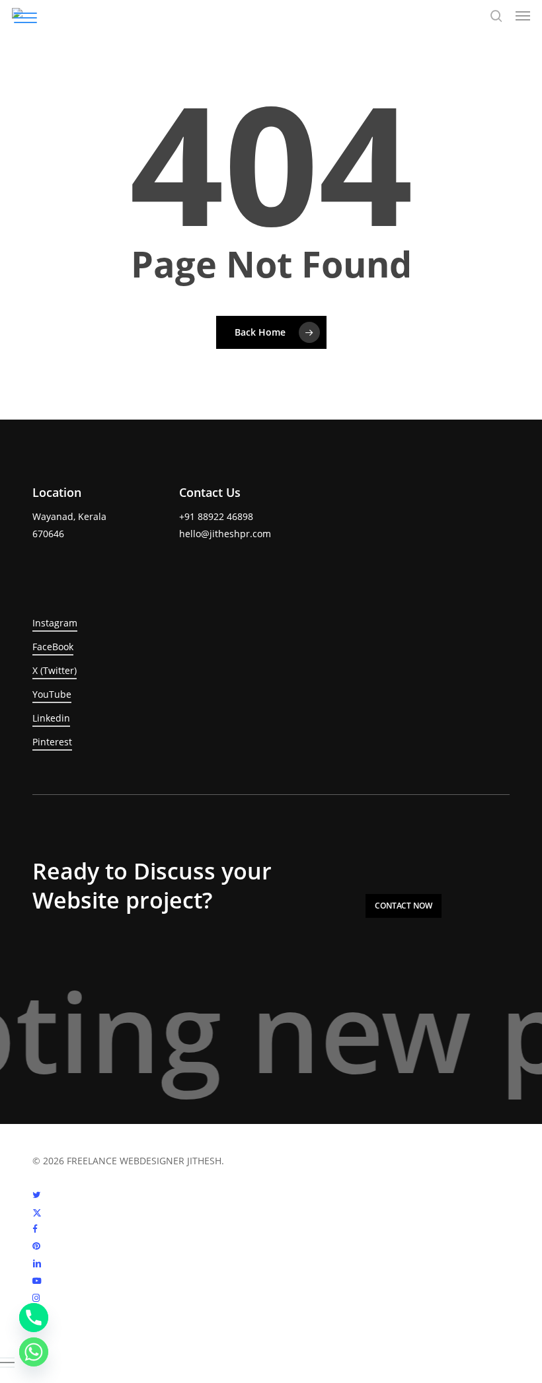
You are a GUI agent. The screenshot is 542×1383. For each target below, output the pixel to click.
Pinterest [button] (52, 741)
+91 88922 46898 (216, 516)
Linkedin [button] (51, 718)
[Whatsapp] (33, 1351)
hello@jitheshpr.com (225, 533)
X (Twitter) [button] (54, 670)
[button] (523, 15)
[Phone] (33, 1317)
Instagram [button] (54, 623)
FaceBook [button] (52, 646)
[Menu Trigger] (25, 17)
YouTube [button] (51, 694)
